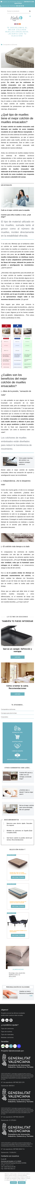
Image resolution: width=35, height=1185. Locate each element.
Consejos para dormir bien (9, 713)
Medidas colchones (7, 1037)
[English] (15, 24)
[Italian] (18, 24)
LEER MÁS (17, 657)
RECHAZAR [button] (21, 1182)
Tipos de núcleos (6, 1031)
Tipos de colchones (7, 1028)
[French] (17, 24)
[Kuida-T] (17, 16)
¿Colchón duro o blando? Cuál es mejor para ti (26, 792)
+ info (30, 995)
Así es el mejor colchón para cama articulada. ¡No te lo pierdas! (26, 807)
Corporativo (4, 717)
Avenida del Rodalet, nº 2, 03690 (11, 1161)
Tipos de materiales (7, 1034)
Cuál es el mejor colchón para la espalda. (15, 210)
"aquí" (25, 1180)
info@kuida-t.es (9, 1165)
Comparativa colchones (10, 44)
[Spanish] (20, 24)
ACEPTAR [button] (13, 1182)
